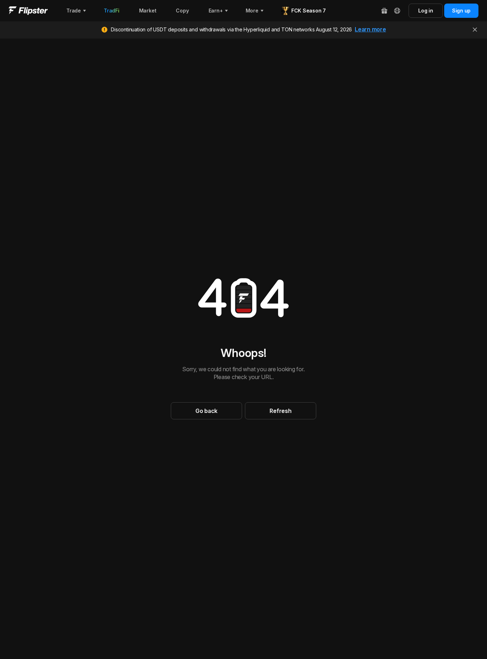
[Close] (474, 29)
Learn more (370, 29)
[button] (206, 410)
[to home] (28, 10)
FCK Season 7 (308, 10)
